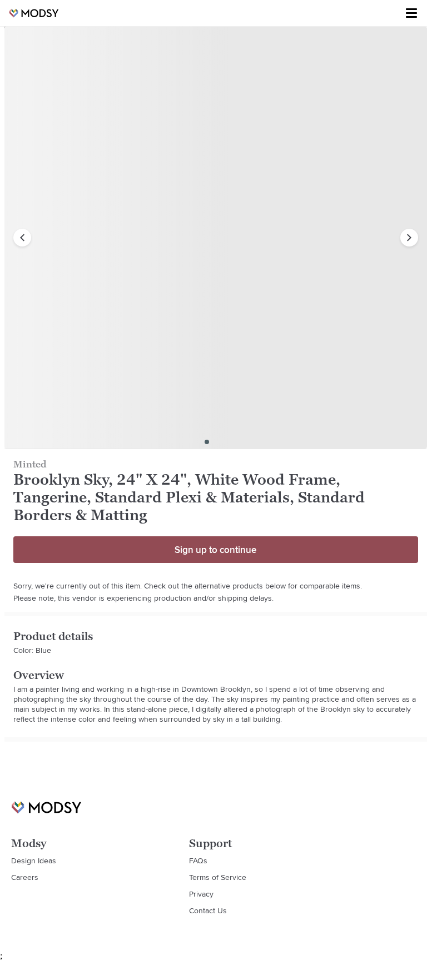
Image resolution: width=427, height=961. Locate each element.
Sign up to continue (215, 549)
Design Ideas (33, 861)
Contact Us (208, 910)
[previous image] (22, 237)
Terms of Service (217, 877)
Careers (24, 877)
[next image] (409, 237)
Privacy (201, 894)
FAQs (198, 861)
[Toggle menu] (411, 13)
